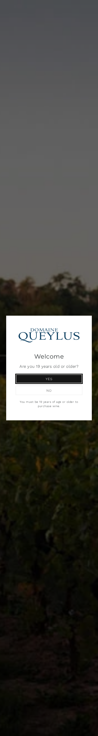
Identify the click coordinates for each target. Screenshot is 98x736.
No (49, 390)
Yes (49, 379)
